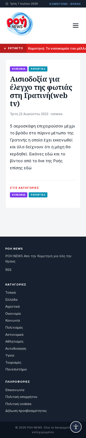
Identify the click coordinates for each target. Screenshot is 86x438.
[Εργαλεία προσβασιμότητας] (76, 427)
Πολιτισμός (14, 328)
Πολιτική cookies (18, 404)
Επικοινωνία (14, 390)
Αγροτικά (12, 307)
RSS (8, 270)
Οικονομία (13, 314)
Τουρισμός (13, 363)
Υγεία (9, 355)
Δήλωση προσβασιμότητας (26, 411)
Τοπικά (10, 293)
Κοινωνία (18, 68)
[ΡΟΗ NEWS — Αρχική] (19, 25)
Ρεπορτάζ (38, 68)
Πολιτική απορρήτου (21, 397)
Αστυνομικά (14, 335)
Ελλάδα (11, 300)
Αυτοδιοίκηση (15, 349)
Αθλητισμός (14, 341)
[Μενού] (76, 25)
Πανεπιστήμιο (16, 369)
